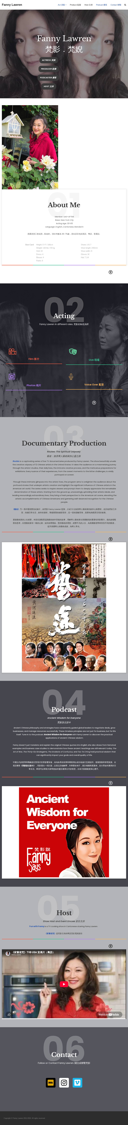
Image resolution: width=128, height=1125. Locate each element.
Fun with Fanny (36, 926)
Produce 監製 (75, 5)
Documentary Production (64, 443)
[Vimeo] (77, 1083)
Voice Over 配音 (94, 384)
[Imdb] (51, 1083)
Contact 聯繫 (116, 5)
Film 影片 (33, 359)
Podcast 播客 (101, 5)
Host (64, 913)
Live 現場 (94, 360)
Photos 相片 (34, 385)
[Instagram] (64, 1083)
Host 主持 (88, 5)
